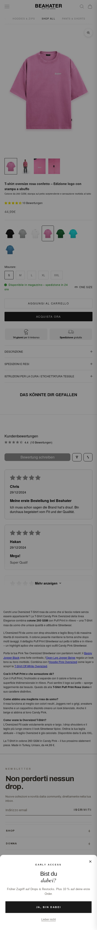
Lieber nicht (48, 919)
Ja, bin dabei (48, 907)
